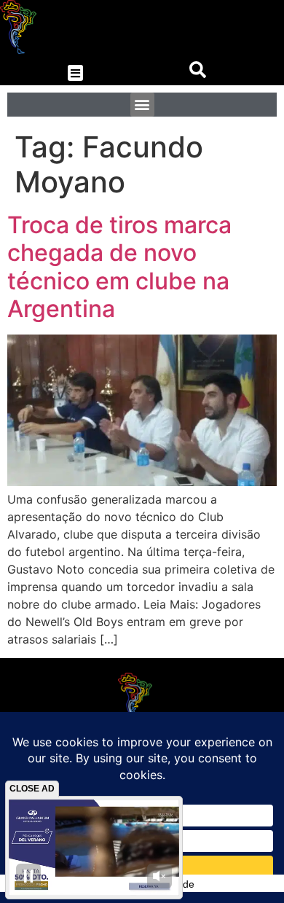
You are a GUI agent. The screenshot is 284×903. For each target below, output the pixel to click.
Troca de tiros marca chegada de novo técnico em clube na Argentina (119, 267)
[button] (75, 73)
